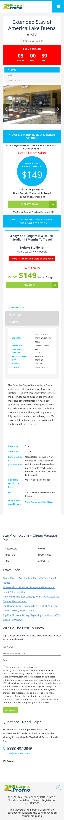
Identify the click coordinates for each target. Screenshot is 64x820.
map (10, 75)
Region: (16, 363)
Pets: (10, 492)
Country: (16, 367)
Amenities (15, 314)
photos (12, 69)
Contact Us (43, 560)
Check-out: (14, 451)
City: (14, 360)
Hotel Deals (11, 548)
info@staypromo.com (19, 753)
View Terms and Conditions (39, 502)
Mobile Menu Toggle (58, 6)
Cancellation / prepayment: (15, 460)
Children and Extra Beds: (13, 483)
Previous (6, 109)
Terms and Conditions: (14, 502)
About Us (10, 554)
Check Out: (17, 352)
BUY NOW (29, 285)
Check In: (16, 349)
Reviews (14, 321)
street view (14, 80)
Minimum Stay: (19, 356)
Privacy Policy (44, 554)
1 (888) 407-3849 (42, 345)
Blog (7, 560)
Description (16, 307)
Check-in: (13, 446)
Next (58, 109)
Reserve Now (29, 204)
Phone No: (17, 345)
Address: (16, 338)
